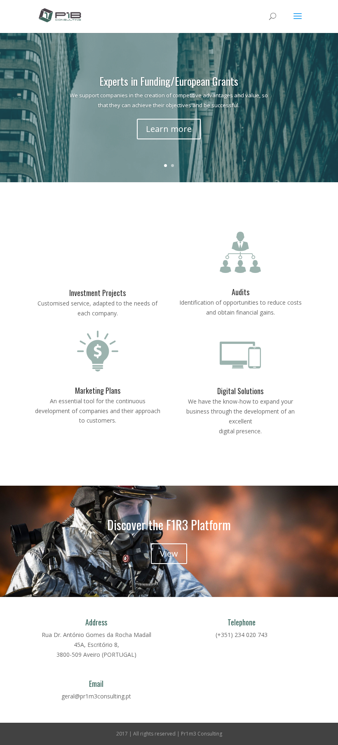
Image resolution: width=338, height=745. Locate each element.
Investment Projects (97, 292)
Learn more (169, 128)
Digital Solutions (240, 390)
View (169, 553)
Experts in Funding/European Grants (168, 81)
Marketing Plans (97, 390)
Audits (240, 292)
